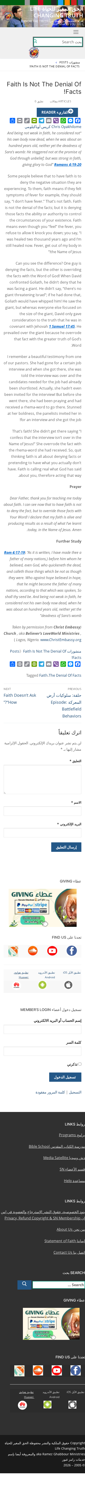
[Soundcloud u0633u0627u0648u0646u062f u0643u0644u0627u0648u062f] (67, 2)
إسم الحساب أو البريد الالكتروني (57, 1020)
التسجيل (75, 1092)
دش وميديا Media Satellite (64, 1157)
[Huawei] (20, 2)
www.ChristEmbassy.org (60, 639)
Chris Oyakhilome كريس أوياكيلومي (53, 126)
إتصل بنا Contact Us (69, 1252)
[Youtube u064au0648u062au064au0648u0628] (73, 2)
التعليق (76, 761)
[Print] (19, 120)
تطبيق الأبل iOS (72, 972)
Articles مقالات (61, 101)
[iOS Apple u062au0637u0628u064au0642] (27, 2)
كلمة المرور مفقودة (50, 1092)
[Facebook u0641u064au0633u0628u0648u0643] (80, 2)
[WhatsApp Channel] (47, 2)
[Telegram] (41, 120)
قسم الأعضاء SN (72, 1169)
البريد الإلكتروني (69, 824)
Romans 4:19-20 (67, 164)
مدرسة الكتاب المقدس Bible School (57, 1146)
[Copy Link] (27, 120)
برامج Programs (72, 1134)
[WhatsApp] (63, 120)
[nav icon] (76, 32)
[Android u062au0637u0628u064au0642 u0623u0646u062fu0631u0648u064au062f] (33, 2)
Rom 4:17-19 (14, 552)
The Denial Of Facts (65, 675)
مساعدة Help (74, 1180)
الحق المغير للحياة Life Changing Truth (56, 11)
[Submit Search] (35, 42)
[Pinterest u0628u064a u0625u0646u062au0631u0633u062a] (40, 2)
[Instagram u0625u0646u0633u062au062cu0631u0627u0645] (53, 2)
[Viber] (56, 120)
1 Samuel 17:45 (62, 326)
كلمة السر (73, 1042)
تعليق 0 (39, 101)
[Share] (12, 120)
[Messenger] (70, 120)
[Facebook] (77, 120)
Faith (43, 675)
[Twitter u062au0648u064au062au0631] (60, 2)
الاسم (76, 802)
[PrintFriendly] (34, 120)
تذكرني (72, 1064)
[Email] (48, 120)
